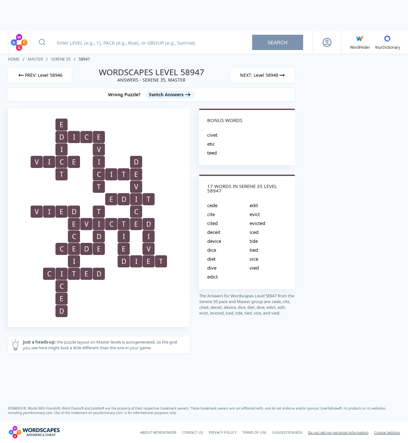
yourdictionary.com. (38, 412)
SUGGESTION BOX (287, 432)
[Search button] (42, 42)
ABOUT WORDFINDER (158, 432)
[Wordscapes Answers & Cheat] (19, 42)
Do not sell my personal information (338, 432)
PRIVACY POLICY (223, 432)
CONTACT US (192, 432)
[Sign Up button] (327, 42)
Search (277, 42)
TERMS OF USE (254, 432)
